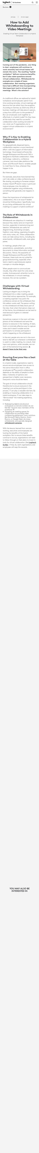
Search (32, 2)
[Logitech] (13, 2)
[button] (7, 7)
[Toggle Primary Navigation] (36, 2)
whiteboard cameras (13, 423)
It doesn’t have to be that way (16, 348)
